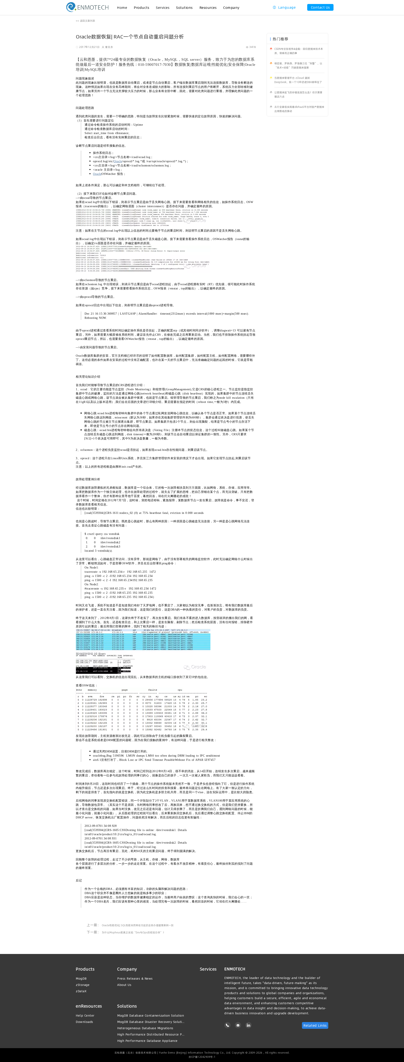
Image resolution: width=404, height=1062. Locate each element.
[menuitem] (141, 7)
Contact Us (320, 7)
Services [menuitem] (162, 7)
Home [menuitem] (122, 7)
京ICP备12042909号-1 (202, 1057)
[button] (284, 7)
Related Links (315, 1025)
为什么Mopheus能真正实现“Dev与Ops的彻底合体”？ (133, 932)
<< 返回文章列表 (85, 20)
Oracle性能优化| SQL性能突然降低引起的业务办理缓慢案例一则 (138, 925)
